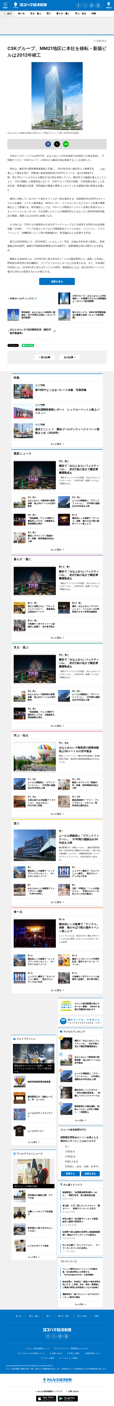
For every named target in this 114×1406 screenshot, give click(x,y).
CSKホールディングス (22, 298)
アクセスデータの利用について (32, 1353)
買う (49, 13)
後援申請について (94, 1353)
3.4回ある (70, 1156)
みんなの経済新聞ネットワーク (57, 1380)
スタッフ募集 (48, 1358)
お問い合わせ (57, 1353)
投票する (70, 1173)
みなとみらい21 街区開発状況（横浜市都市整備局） (30, 331)
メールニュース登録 (69, 1358)
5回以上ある (71, 1161)
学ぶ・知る (80, 13)
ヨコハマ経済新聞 (30, 5)
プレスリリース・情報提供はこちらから (72, 1348)
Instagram (91, 5)
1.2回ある (70, 1151)
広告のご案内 (74, 1353)
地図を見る (57, 281)
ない (67, 1146)
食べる (21, 13)
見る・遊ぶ (35, 13)
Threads (98, 5)
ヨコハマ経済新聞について (38, 1348)
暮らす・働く (63, 13)
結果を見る (90, 1173)
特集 (94, 13)
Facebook (78, 5)
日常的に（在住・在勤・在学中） (82, 1166)
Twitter (85, 5)
